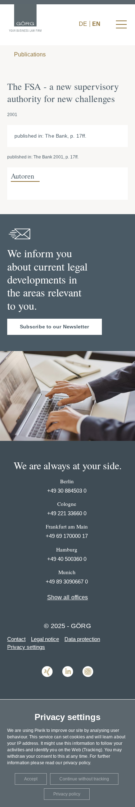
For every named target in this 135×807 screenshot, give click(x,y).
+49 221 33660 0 (66, 513)
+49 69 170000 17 (67, 536)
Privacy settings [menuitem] (26, 647)
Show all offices (67, 597)
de (83, 24)
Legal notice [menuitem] (45, 639)
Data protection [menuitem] (82, 639)
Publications (29, 54)
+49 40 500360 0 (66, 559)
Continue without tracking (84, 778)
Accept (30, 778)
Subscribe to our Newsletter (54, 326)
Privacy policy (66, 794)
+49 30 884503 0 (66, 491)
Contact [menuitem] (16, 639)
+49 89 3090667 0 (67, 581)
